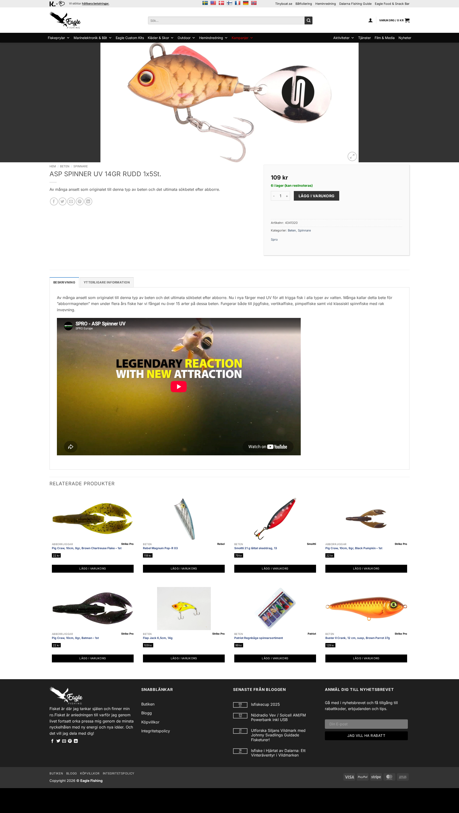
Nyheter (405, 38)
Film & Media (385, 38)
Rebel (221, 544)
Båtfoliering (303, 4)
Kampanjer (240, 38)
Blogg (146, 713)
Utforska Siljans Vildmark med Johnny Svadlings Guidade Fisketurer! (278, 735)
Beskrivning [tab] (64, 282)
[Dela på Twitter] (62, 201)
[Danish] (221, 3)
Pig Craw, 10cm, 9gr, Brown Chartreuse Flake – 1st (86, 548)
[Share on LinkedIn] (88, 201)
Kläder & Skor (158, 38)
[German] (246, 3)
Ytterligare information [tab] (107, 282)
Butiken (147, 704)
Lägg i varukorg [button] (92, 568)
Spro (274, 239)
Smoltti (311, 544)
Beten (64, 166)
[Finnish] (229, 3)
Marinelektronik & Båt (90, 38)
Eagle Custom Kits (130, 38)
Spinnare (80, 166)
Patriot (312, 633)
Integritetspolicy (155, 730)
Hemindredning (211, 38)
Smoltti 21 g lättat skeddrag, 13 (255, 548)
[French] (237, 3)
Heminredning (325, 4)
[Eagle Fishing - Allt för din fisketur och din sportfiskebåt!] (65, 20)
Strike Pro (127, 544)
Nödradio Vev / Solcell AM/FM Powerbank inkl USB (278, 717)
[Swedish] (205, 3)
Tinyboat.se (283, 4)
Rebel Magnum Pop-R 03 (160, 548)
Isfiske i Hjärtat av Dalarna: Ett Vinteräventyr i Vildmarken (278, 752)
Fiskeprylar (56, 38)
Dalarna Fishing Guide (355, 4)
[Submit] (308, 21)
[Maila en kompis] (71, 201)
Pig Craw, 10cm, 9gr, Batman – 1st (75, 638)
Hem (52, 166)
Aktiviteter (341, 38)
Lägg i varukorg (317, 196)
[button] (370, 20)
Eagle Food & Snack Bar (392, 4)
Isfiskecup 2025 (265, 704)
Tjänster (364, 38)
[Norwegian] (254, 3)
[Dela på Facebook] (54, 201)
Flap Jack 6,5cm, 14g (158, 638)
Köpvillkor (150, 722)
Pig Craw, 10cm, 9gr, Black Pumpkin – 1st (353, 548)
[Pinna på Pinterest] (80, 201)
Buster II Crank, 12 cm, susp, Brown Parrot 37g (357, 638)
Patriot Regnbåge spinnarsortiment (258, 638)
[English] (213, 3)
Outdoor (184, 38)
